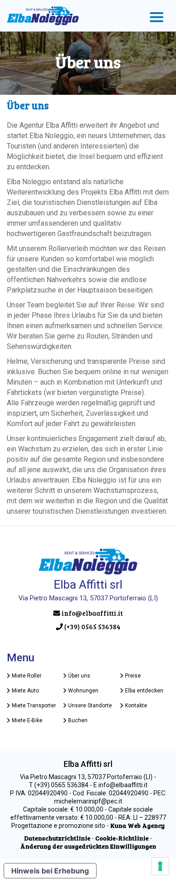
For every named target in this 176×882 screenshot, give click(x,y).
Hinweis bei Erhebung (50, 870)
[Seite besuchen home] (43, 15)
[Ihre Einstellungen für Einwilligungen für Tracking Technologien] (160, 866)
